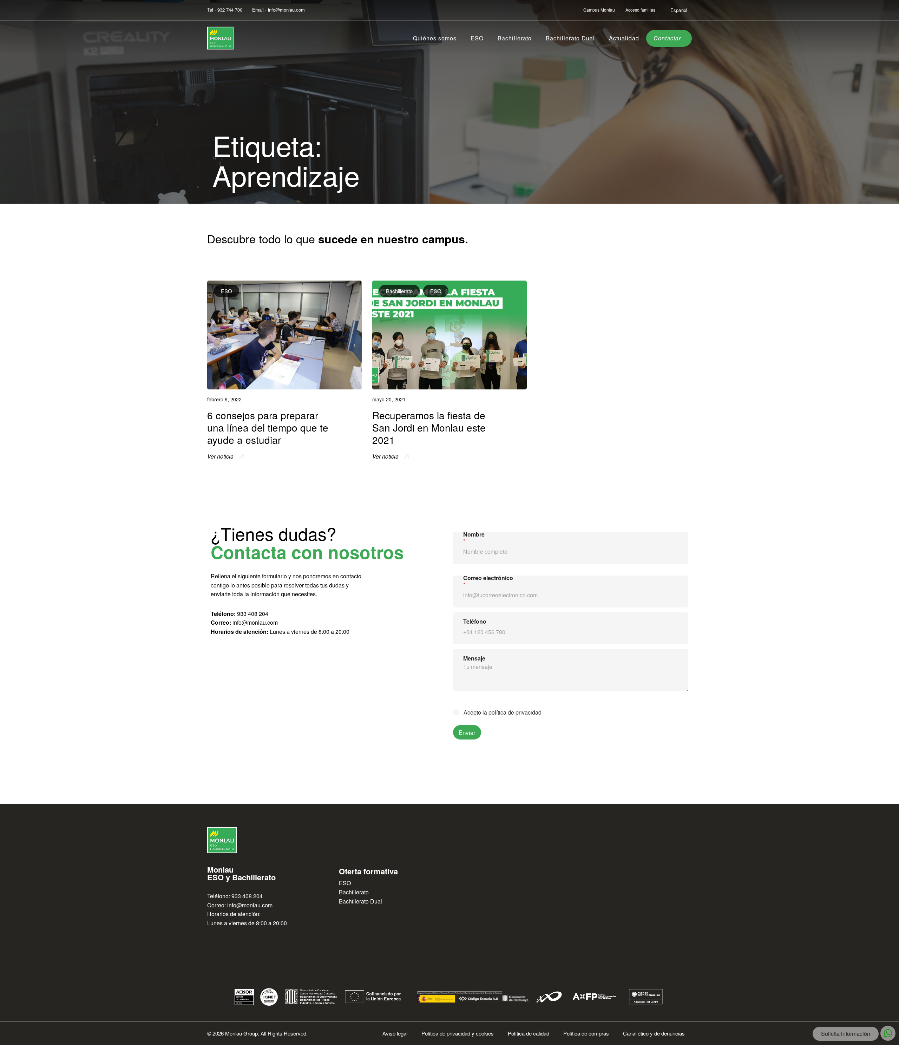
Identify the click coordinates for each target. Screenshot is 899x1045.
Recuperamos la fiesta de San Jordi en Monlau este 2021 (429, 427)
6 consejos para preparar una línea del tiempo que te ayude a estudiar (267, 427)
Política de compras (586, 1033)
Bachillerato (515, 38)
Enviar (467, 732)
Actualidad (624, 38)
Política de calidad (528, 1033)
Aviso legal (394, 1033)
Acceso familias (640, 10)
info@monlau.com (255, 622)
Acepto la (503, 712)
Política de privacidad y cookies (457, 1033)
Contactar (667, 38)
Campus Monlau (599, 10)
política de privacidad (515, 712)
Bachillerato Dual (570, 38)
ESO (477, 38)
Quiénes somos (435, 38)
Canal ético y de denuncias (654, 1033)
